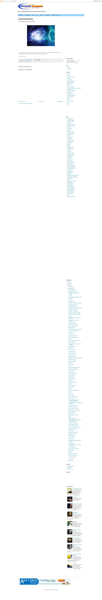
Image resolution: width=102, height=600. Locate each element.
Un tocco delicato (71, 301)
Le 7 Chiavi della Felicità (73, 432)
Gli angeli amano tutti (72, 356)
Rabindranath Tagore (71, 181)
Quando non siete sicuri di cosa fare (75, 357)
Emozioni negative (71, 289)
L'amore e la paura (71, 372)
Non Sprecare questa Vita (73, 396)
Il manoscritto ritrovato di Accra (74, 367)
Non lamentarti (71, 413)
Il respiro (70, 388)
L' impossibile (70, 438)
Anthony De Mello (70, 120)
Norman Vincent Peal (71, 168)
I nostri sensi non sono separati (74, 312)
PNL (68, 85)
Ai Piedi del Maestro (72, 322)
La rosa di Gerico (71, 370)
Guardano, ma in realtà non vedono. (75, 303)
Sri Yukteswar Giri (70, 189)
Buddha (68, 130)
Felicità (68, 78)
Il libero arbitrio (71, 364)
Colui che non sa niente (72, 324)
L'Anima (74, 563)
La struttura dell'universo (73, 422)
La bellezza (70, 332)
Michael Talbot (70, 164)
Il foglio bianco (71, 450)
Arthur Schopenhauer (71, 124)
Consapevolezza (71, 342)
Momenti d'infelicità (72, 378)
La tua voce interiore (72, 361)
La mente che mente (72, 456)
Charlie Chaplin (70, 134)
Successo (69, 98)
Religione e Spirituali (71, 90)
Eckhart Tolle (69, 142)
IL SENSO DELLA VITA (72, 453)
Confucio (69, 135)
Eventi (68, 67)
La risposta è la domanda (73, 311)
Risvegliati (69, 467)
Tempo (69, 365)
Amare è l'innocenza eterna (73, 425)
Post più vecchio (60, 101)
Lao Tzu (68, 158)
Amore (68, 75)
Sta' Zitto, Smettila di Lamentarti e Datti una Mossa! (74, 420)
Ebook (33, 15)
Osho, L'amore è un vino (73, 326)
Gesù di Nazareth (70, 147)
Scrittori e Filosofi (25, 61)
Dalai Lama (69, 138)
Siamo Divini (70, 348)
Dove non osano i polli (72, 455)
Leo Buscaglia (70, 159)
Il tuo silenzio (70, 387)
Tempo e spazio (70, 100)
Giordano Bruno (70, 148)
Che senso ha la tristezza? (73, 330)
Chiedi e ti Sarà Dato (72, 382)
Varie (68, 102)
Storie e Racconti (70, 96)
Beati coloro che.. (71, 435)
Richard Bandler (70, 183)
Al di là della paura (71, 346)
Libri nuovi (69, 68)
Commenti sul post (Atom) (27, 103)
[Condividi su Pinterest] (40, 60)
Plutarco (68, 179)
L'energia (70, 295)
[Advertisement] (76, 27)
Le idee (69, 339)
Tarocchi (41, 15)
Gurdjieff (68, 149)
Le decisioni (70, 393)
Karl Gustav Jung (70, 155)
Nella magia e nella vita (72, 304)
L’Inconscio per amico (72, 405)
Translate (75, 62)
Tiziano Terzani (70, 193)
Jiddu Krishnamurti (70, 154)
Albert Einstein (70, 118)
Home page (21, 15)
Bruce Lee (69, 127)
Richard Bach (69, 182)
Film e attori (69, 79)
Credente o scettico (72, 359)
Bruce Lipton (69, 128)
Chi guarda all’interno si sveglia (74, 314)
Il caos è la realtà (71, 437)
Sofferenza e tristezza (71, 95)
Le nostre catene (71, 398)
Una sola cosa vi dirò (72, 447)
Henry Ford (69, 151)
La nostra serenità (71, 351)
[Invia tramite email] (34, 60)
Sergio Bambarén (70, 188)
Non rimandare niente (72, 306)
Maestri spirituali (70, 82)
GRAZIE (69, 315)
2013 (69, 283)
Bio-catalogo (47, 15)
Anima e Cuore (70, 468)
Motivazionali (69, 83)
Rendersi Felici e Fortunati (73, 408)
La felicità (70, 383)
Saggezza (69, 92)
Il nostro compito (71, 395)
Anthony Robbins (70, 121)
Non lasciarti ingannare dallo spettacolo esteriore (73, 400)
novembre (70, 288)
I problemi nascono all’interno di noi (75, 307)
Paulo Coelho (70, 178)
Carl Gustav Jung (70, 131)
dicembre (70, 286)
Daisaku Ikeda (70, 137)
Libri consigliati (28, 15)
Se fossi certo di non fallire (73, 448)
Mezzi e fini (70, 362)
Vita (68, 103)
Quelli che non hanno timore (73, 390)
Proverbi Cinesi (70, 89)
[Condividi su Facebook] (38, 60)
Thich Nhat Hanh (70, 192)
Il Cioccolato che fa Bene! (73, 337)
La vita (69, 391)
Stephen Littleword (70, 190)
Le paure (70, 299)
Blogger (56, 589)
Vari (29, 61)
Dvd (37, 15)
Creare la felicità (71, 354)
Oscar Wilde (69, 169)
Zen (68, 105)
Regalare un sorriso (72, 433)
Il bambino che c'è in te (72, 374)
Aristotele (69, 123)
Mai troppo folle (71, 377)
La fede (69, 416)
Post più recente (22, 101)
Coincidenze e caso (71, 76)
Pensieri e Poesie (70, 86)
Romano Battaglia (70, 186)
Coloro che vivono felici (72, 335)
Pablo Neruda (70, 172)
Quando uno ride (71, 375)
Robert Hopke (70, 185)
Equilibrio (75, 521)
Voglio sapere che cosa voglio (74, 410)
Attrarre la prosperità (72, 411)
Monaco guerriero (70, 466)
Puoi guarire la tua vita (72, 291)
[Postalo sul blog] (36, 60)
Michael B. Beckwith (71, 162)
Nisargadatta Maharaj (71, 166)
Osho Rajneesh (70, 171)
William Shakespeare (71, 196)
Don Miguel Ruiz (70, 141)
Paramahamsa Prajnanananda (73, 175)
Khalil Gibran (69, 157)
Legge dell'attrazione (71, 81)
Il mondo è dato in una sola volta (74, 427)
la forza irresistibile (71, 385)
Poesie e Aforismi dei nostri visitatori (74, 88)
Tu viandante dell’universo (73, 424)
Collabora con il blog (55, 15)
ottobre (69, 458)
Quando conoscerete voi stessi (74, 340)
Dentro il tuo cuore (71, 349)
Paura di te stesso (71, 327)
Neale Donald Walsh (71, 165)
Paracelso (69, 174)
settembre (70, 460)
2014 (69, 281)
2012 (69, 285)
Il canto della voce (76, 538)
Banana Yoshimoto (70, 125)
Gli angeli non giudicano (73, 369)
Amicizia (68, 74)
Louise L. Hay (70, 161)
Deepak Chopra (70, 140)
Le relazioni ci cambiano (73, 309)
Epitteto (68, 144)
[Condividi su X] (37, 60)
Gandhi (68, 145)
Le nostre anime (71, 334)
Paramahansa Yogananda (72, 176)
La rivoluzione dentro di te (73, 406)
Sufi (68, 99)
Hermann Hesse (70, 152)
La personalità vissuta (72, 418)
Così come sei (71, 430)
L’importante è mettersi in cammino (74, 329)
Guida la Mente (71, 442)
